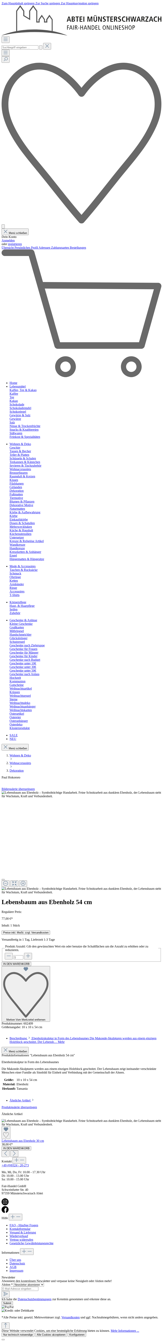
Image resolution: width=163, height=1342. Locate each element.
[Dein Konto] (3, 226)
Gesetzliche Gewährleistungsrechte (31, 1243)
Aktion (7, 1284)
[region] (81, 842)
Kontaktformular (20, 1229)
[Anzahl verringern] (9, 956)
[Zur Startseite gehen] (81, 34)
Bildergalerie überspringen (18, 789)
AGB (13, 1267)
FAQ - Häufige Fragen (24, 1225)
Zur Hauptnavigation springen (80, 3)
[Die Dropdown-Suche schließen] (47, 46)
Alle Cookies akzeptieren (51, 1334)
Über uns (15, 1259)
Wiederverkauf (19, 1236)
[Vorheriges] (6, 1153)
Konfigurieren (76, 1334)
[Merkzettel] (81, 222)
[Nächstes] (14, 1153)
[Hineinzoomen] (23, 883)
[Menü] (6, 39)
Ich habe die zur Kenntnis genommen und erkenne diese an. (56, 1299)
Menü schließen (18, 233)
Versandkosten (70, 1317)
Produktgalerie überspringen (19, 1107)
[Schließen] (3, 879)
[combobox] (20, 47)
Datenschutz (17, 1263)
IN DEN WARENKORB (16, 963)
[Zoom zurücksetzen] (14, 883)
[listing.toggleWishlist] (6, 1132)
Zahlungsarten (60, 247)
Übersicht (8, 247)
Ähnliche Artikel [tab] (20, 1100)
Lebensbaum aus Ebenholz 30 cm (23, 1140)
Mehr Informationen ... (125, 1330)
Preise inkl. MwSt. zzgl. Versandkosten (26, 932)
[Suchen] (40, 47)
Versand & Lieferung (23, 1232)
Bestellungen (78, 247)
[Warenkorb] (81, 376)
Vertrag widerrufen (21, 1239)
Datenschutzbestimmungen (34, 1299)
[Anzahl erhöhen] (28, 956)
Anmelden (8, 240)
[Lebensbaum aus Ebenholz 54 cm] (81, 794)
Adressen (45, 247)
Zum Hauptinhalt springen (18, 3)
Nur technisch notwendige (18, 1334)
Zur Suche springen (48, 3)
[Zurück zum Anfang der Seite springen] (6, 1325)
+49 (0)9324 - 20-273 (15, 1165)
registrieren (15, 244)
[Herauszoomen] (6, 883)
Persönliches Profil (27, 247)
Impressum (16, 1270)
